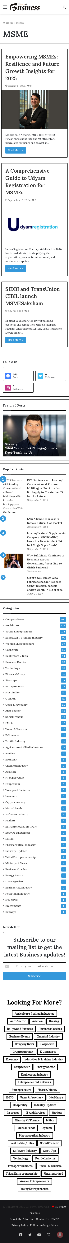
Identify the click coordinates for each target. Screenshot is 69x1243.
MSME (9, 838)
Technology (12, 668)
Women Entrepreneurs (19, 643)
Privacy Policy (20, 1225)
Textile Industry (15, 741)
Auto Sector (13, 710)
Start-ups (11, 680)
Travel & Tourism (16, 729)
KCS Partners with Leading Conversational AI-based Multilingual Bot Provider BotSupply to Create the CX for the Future (45, 488)
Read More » (15, 150)
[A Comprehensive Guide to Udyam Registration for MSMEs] (34, 223)
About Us (15, 1219)
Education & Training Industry (24, 637)
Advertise (28, 1219)
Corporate (12, 649)
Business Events (15, 662)
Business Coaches (16, 869)
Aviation (10, 771)
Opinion (10, 698)
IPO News (11, 899)
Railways (10, 911)
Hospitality (12, 692)
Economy (11, 759)
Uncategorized (14, 881)
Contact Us (42, 1219)
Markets (10, 820)
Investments (13, 905)
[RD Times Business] (25, 7)
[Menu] (5, 8)
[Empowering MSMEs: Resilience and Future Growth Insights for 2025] (34, 109)
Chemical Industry (16, 765)
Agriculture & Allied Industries (24, 747)
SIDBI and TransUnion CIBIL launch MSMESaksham (32, 296)
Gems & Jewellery (16, 704)
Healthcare (12, 625)
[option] (34, 435)
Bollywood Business (17, 832)
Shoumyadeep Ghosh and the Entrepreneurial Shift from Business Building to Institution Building (33, 448)
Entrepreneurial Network (21, 826)
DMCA (55, 1219)
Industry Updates (16, 850)
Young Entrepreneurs (18, 631)
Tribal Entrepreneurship (20, 857)
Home (9, 22)
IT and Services (14, 777)
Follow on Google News (44, 1225)
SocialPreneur (14, 716)
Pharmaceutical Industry (20, 844)
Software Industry (16, 814)
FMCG (9, 722)
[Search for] (64, 8)
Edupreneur (12, 783)
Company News (14, 619)
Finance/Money (15, 674)
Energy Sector (14, 875)
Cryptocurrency (15, 802)
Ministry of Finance (17, 863)
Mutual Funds (13, 808)
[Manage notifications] (60, 1235)
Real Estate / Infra (16, 655)
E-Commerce (13, 735)
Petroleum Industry (17, 893)
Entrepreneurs (14, 686)
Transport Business (17, 790)
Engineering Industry (18, 887)
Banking (10, 753)
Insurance (11, 796)
